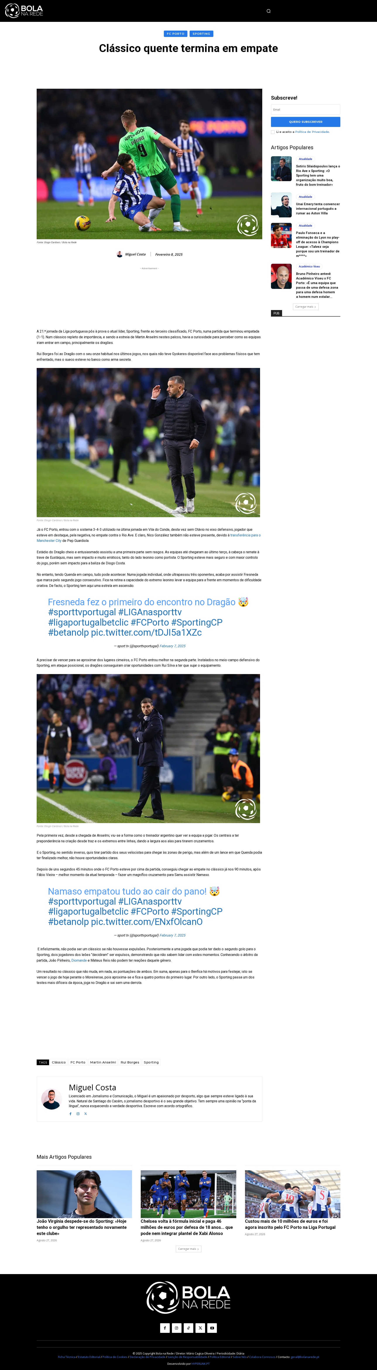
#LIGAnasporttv (150, 612)
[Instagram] (78, 1113)
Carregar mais (304, 307)
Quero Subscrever (305, 121)
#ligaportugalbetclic (88, 622)
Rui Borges (130, 1062)
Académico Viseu (309, 266)
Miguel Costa (135, 254)
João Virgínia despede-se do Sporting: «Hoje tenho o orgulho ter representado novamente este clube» (82, 1227)
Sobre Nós (240, 1357)
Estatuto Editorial (89, 1357)
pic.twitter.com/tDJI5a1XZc (146, 632)
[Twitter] (85, 1113)
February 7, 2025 (172, 646)
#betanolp (68, 632)
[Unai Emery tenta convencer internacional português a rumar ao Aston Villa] (281, 204)
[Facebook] (70, 1113)
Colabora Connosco (262, 1357)
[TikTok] (188, 1328)
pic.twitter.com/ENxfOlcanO (147, 921)
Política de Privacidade (312, 132)
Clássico (59, 1062)
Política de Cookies (115, 1357)
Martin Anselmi (103, 1062)
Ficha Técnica (66, 1357)
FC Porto (175, 33)
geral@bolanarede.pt (305, 1357)
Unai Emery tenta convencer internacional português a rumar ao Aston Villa (318, 208)
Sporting (201, 33)
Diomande (79, 960)
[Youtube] (212, 1328)
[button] (268, 11)
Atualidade (305, 159)
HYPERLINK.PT (201, 1364)
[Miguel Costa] (120, 254)
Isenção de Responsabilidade (187, 1357)
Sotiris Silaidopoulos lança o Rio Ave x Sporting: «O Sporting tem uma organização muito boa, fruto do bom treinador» (318, 175)
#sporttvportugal (82, 612)
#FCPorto (149, 622)
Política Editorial (220, 1357)
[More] (286, 67)
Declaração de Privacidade (147, 1357)
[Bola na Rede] (24, 11)
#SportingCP (197, 622)
